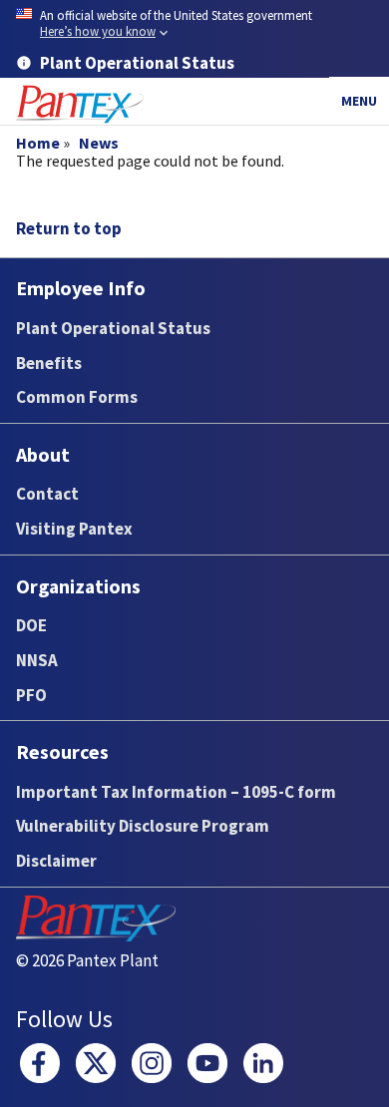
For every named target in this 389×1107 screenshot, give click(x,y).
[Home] (80, 104)
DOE (31, 625)
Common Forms (77, 397)
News (99, 143)
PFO (31, 695)
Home (38, 143)
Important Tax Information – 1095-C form (176, 792)
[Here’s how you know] (194, 24)
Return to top (69, 228)
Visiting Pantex (74, 529)
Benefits (49, 363)
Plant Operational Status (113, 328)
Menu (359, 101)
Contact (47, 494)
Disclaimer (56, 861)
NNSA (37, 660)
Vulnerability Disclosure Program (142, 826)
